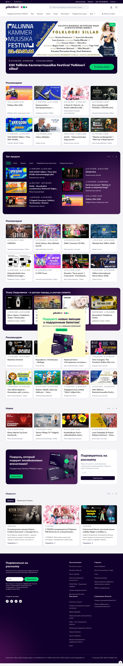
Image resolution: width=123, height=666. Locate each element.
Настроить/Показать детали (60, 341)
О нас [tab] (90, 318)
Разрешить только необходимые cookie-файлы (61, 346)
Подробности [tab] (61, 318)
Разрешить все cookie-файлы (61, 337)
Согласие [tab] (32, 318)
